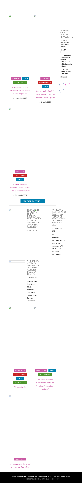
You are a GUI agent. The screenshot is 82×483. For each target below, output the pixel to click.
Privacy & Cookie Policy (50, 479)
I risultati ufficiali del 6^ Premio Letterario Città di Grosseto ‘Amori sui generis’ (45, 94)
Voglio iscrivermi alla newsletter (66, 72)
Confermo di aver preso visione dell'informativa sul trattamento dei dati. (66, 61)
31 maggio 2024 (21, 195)
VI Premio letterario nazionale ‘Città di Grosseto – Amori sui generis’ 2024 (20, 187)
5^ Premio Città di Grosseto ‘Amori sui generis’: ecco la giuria (33, 267)
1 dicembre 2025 (20, 98)
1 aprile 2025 (46, 102)
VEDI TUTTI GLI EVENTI (31, 201)
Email (63, 50)
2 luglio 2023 (33, 277)
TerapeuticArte (20, 387)
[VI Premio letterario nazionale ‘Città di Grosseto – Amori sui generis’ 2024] (42, 217)
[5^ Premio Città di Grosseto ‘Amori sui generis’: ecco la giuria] (17, 268)
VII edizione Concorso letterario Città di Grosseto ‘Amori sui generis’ (20, 90)
